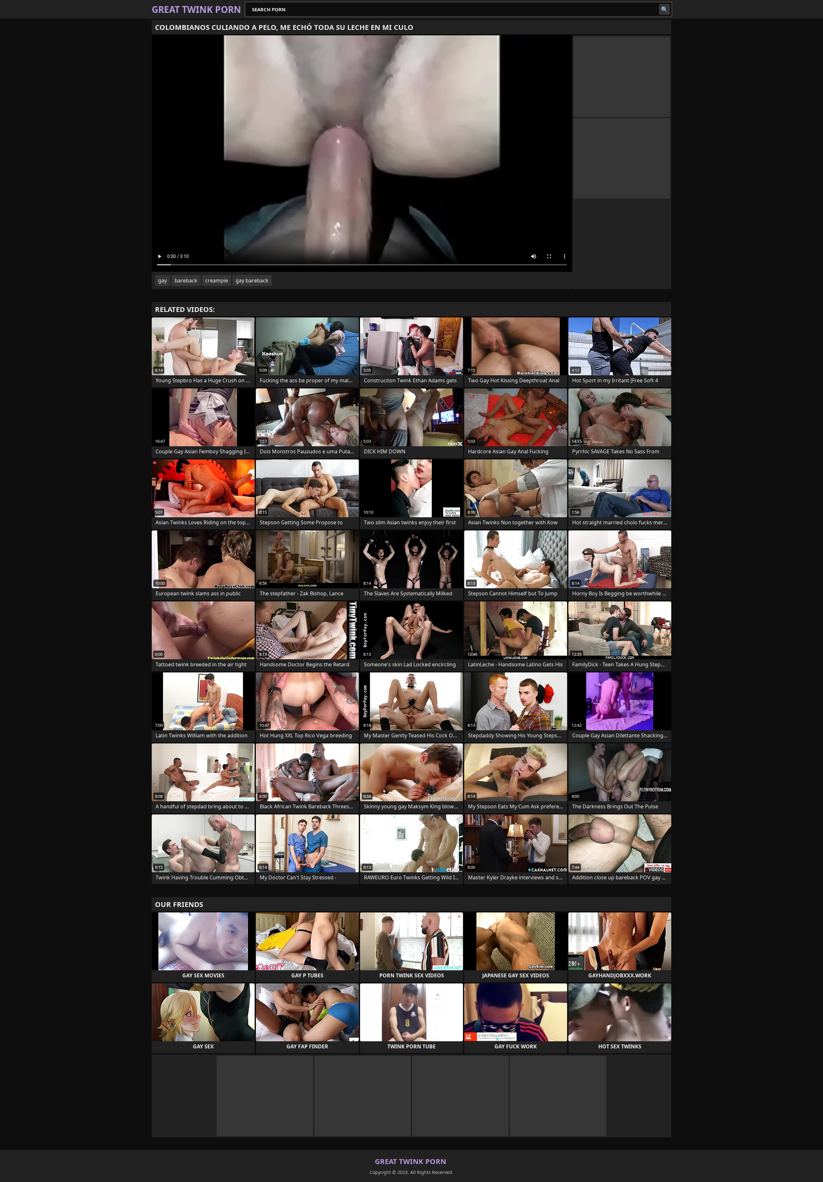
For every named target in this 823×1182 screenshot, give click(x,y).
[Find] (664, 9)
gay (162, 280)
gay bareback (252, 280)
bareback (186, 280)
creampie (216, 280)
